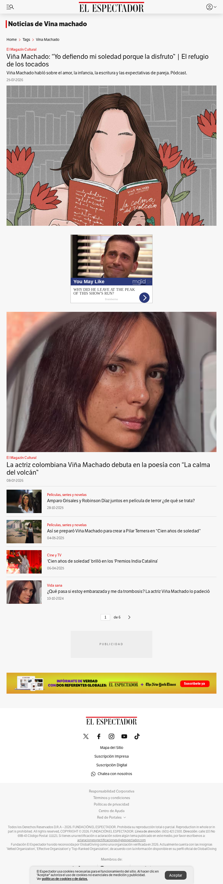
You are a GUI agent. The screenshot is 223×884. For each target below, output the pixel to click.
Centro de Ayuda (112, 811)
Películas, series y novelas (66, 495)
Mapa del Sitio (111, 747)
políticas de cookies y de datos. (65, 879)
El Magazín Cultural (21, 49)
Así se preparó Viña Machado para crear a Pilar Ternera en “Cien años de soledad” (124, 531)
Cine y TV (54, 555)
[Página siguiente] (129, 619)
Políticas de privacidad (111, 804)
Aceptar (175, 875)
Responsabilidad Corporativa (111, 791)
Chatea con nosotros (115, 774)
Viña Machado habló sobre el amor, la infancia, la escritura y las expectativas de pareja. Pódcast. (97, 73)
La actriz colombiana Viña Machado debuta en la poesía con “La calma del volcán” (108, 469)
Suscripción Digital (111, 765)
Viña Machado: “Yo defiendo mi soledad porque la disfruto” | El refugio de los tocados (108, 60)
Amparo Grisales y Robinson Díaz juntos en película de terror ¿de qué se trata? (121, 501)
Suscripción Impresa (111, 756)
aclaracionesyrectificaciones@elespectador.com (111, 840)
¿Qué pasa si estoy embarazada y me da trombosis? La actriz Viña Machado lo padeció (128, 591)
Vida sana (54, 585)
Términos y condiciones (111, 798)
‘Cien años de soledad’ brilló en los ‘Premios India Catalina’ (102, 561)
